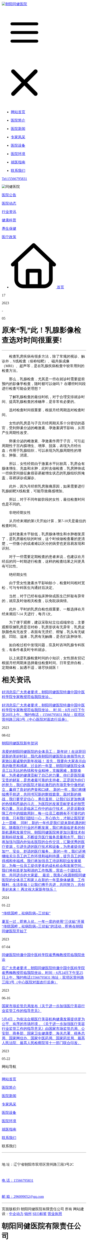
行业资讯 (9, 212)
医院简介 (9, 1087)
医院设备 (9, 1112)
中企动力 (16, 1214)
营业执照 (55, 1214)
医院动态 (9, 203)
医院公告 (9, 195)
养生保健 (9, 228)
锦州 (28, 1214)
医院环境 (9, 1121)
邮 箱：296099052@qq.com (23, 1196)
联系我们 (9, 1138)
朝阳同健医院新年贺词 (20, 743)
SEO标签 (39, 1214)
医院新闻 (9, 1096)
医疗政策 (9, 237)
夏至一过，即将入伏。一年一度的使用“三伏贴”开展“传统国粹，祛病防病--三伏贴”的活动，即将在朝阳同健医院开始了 (43, 926)
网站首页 (9, 1079)
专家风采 (9, 1104)
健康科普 (9, 220)
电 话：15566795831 (17, 1180)
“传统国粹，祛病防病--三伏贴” (26, 913)
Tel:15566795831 (14, 179)
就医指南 (9, 1129)
